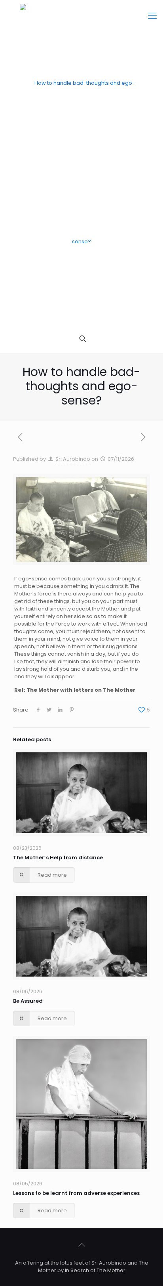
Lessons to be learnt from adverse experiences (76, 1193)
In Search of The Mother (95, 1270)
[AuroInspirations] (81, 162)
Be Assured (28, 1001)
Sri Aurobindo (72, 459)
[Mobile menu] (152, 16)
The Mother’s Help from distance (58, 857)
